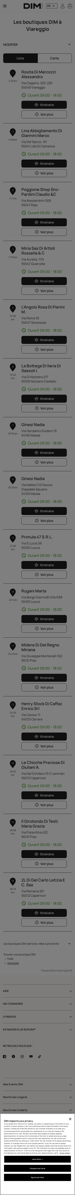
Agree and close (37, 1177)
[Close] (70, 1119)
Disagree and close (37, 1168)
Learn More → (37, 1159)
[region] (37, 1154)
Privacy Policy (65, 1153)
